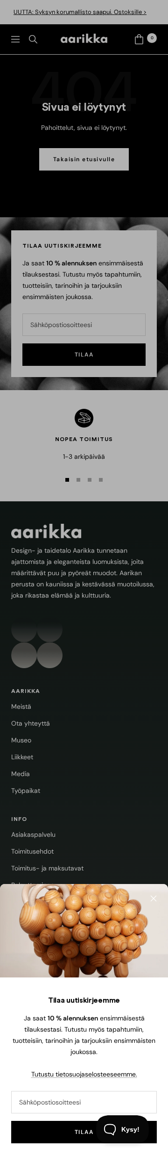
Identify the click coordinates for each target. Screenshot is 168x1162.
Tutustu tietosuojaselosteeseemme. (84, 1074)
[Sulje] (153, 898)
